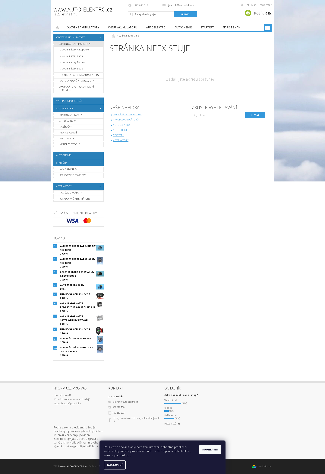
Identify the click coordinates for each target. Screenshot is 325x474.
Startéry (207, 28)
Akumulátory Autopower (76, 50)
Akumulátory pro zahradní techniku (76, 88)
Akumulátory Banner (73, 62)
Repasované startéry (72, 175)
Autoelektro (156, 28)
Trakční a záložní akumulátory (79, 75)
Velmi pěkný (170, 400)
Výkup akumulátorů (122, 28)
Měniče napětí (68, 133)
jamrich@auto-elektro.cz (125, 402)
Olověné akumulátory (83, 28)
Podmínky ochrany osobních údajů (72, 399)
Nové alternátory (70, 193)
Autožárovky (68, 121)
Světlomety (66, 138)
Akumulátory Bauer (73, 69)
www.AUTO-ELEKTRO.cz (82, 11)
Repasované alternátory (74, 199)
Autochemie (183, 28)
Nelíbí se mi (170, 415)
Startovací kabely (70, 115)
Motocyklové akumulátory (76, 81)
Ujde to (168, 408)
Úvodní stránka (57, 27)
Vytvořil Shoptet (264, 466)
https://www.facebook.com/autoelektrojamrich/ (136, 420)
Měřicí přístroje (69, 144)
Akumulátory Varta (72, 56)
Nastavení (114, 465)
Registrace (266, 5)
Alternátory (64, 186)
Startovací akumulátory (74, 44)
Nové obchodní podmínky (67, 403)
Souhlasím (210, 449)
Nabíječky (65, 127)
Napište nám (232, 28)
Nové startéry (68, 169)
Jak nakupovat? (62, 395)
